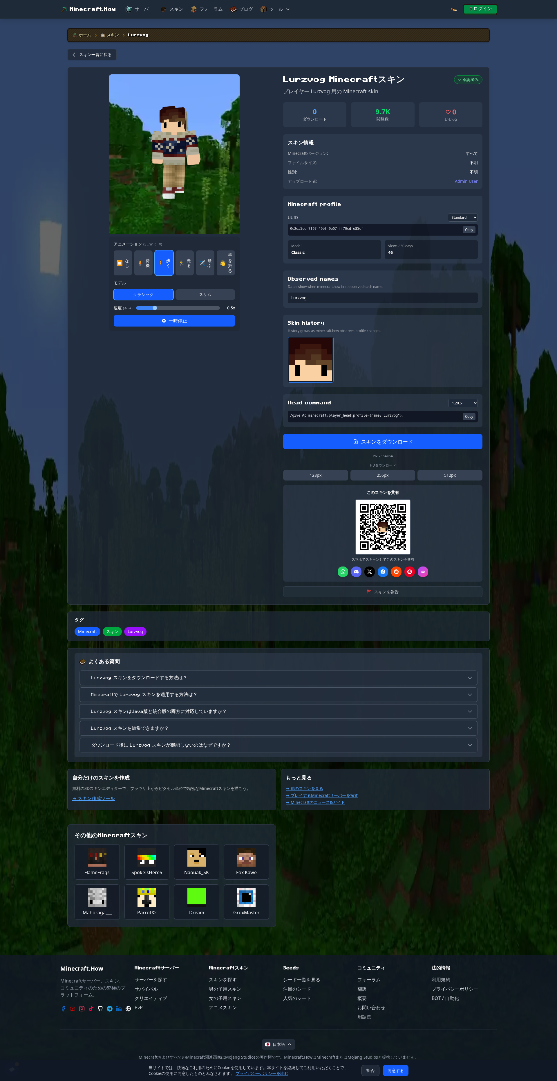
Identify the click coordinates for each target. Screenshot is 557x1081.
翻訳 (362, 989)
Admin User (466, 181)
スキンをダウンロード (387, 441)
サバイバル (146, 989)
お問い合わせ (371, 1007)
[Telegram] (110, 1008)
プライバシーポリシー (455, 989)
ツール (276, 9)
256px (382, 475)
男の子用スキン (225, 989)
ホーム (85, 35)
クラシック (143, 294)
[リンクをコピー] (423, 572)
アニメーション (138, 244)
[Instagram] (82, 1008)
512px (450, 475)
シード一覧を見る (301, 979)
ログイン (482, 8)
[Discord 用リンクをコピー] (356, 572)
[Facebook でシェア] (383, 572)
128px (315, 475)
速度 (123, 308)
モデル (120, 283)
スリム (205, 294)
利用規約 (441, 979)
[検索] (454, 9)
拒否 (370, 1070)
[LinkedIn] (119, 1008)
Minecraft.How (93, 9)
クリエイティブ (151, 998)
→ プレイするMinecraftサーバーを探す (322, 795)
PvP (139, 1007)
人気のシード (297, 998)
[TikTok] (91, 1008)
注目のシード (297, 989)
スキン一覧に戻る (95, 54)
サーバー (144, 9)
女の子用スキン (225, 998)
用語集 (364, 1017)
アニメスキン (223, 1007)
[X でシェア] (369, 572)
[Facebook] (63, 1008)
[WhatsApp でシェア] (343, 572)
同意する (396, 1070)
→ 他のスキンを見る (304, 788)
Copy (469, 229)
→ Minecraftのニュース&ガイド (315, 802)
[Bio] (128, 1008)
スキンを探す (223, 979)
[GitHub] (100, 1008)
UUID (293, 217)
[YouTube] (72, 1008)
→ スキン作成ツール (93, 798)
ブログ (246, 9)
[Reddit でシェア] (396, 572)
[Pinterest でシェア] (409, 572)
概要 (362, 998)
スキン (176, 9)
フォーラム (211, 9)
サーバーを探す (151, 979)
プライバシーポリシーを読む (262, 1073)
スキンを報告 (383, 591)
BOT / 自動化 (445, 998)
